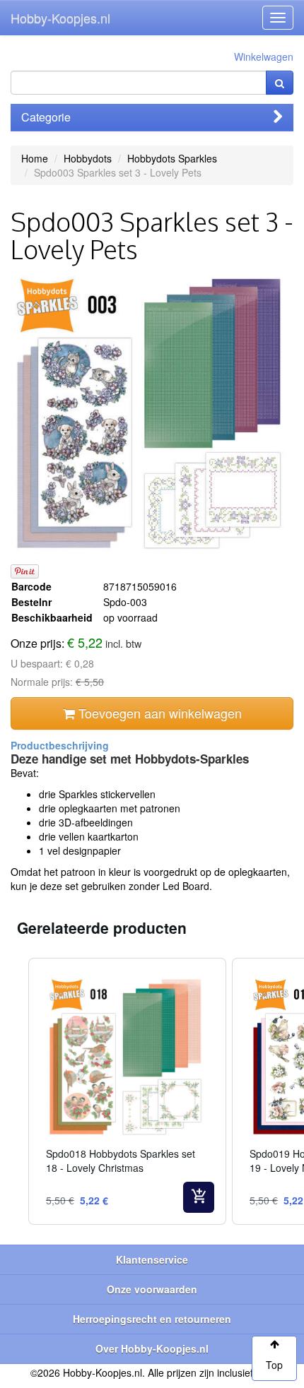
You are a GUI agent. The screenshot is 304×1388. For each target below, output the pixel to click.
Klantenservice (152, 1259)
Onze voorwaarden (152, 1289)
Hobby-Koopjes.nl (60, 17)
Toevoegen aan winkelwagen (158, 713)
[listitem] (127, 1091)
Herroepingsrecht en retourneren (152, 1319)
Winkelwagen (263, 56)
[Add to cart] (198, 1197)
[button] (14, 1091)
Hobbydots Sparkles (172, 158)
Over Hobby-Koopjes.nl (152, 1348)
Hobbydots (88, 158)
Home (34, 158)
